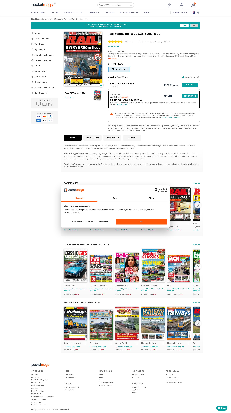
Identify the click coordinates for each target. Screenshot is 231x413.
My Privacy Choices (38, 405)
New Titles (35, 377)
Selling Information (139, 387)
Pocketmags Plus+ (42, 60)
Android (102, 377)
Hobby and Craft (73, 13)
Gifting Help (69, 390)
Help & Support (41, 93)
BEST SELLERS (38, 13)
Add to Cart (73, 230)
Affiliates (135, 377)
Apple (101, 374)
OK (141, 222)
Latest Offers (40, 76)
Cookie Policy (36, 402)
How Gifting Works (72, 387)
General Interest (129, 13)
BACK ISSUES (71, 183)
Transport (94, 13)
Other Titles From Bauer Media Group (86, 244)
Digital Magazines (105, 385)
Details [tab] (116, 198)
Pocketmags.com (172, 377)
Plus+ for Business (38, 391)
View (65, 230)
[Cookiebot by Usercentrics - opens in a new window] (156, 190)
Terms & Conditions (38, 399)
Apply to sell (136, 390)
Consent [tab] (79, 198)
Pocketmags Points (106, 383)
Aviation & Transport (55, 19)
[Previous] (66, 267)
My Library (39, 44)
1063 (169, 224)
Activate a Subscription (44, 87)
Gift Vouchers (40, 82)
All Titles (34, 374)
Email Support (70, 377)
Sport (147, 13)
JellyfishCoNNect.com (174, 383)
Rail (65, 19)
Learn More (122, 105)
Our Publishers (36, 388)
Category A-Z (40, 71)
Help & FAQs (69, 374)
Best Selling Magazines (40, 380)
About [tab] (151, 198)
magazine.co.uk (172, 380)
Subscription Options (171, 117)
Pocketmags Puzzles (44, 55)
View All (196, 183)
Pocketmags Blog (37, 385)
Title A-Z (38, 66)
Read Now (69, 98)
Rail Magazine (73, 19)
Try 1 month (190, 96)
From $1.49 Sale (41, 39)
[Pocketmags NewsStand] (43, 4)
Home (37, 33)
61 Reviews (130, 42)
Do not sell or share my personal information (89, 222)
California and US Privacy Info (42, 396)
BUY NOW (190, 85)
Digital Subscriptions (38, 19)
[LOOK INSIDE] (83, 86)
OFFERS (54, 13)
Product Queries (138, 374)
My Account (39, 49)
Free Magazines (37, 383)
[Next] (198, 205)
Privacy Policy (36, 394)
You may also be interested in (82, 302)
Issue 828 (83, 19)
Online (101, 380)
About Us (169, 374)
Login (134, 392)
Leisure (110, 13)
